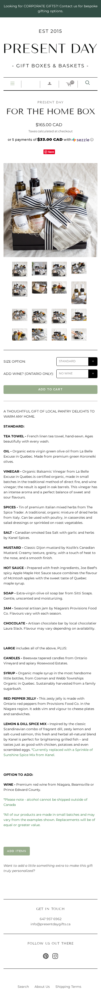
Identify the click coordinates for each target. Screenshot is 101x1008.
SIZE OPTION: (15, 361)
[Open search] (87, 82)
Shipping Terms (68, 986)
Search (23, 986)
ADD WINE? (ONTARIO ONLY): (29, 374)
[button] (50, 139)
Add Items (16, 851)
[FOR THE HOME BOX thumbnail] (19, 269)
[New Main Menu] (12, 84)
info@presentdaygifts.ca (50, 924)
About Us (42, 986)
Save (51, 151)
